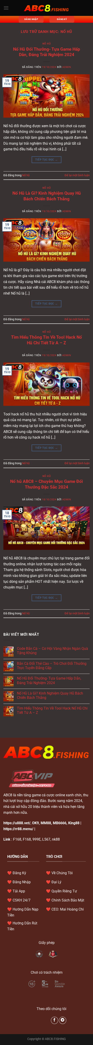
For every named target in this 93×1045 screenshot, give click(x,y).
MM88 (46, 823)
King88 (73, 823)
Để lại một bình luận (77, 175)
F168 (17, 839)
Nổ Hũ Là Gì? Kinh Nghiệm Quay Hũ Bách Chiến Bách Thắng (46, 196)
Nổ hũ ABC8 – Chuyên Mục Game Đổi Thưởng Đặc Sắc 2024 (46, 484)
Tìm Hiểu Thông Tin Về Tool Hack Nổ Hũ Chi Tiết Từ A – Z (46, 340)
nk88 (56, 839)
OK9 (35, 823)
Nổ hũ (46, 43)
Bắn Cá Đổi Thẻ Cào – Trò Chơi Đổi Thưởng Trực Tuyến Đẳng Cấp (51, 665)
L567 (46, 839)
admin (66, 67)
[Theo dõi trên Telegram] (62, 1020)
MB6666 (59, 823)
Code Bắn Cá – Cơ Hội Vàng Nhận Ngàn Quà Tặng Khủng (52, 650)
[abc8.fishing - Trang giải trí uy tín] (46, 8)
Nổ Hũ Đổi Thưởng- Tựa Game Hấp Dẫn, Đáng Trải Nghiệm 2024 (46, 52)
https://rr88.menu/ (18, 829)
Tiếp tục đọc (46, 159)
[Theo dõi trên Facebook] (54, 1020)
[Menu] (6, 7)
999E (37, 839)
